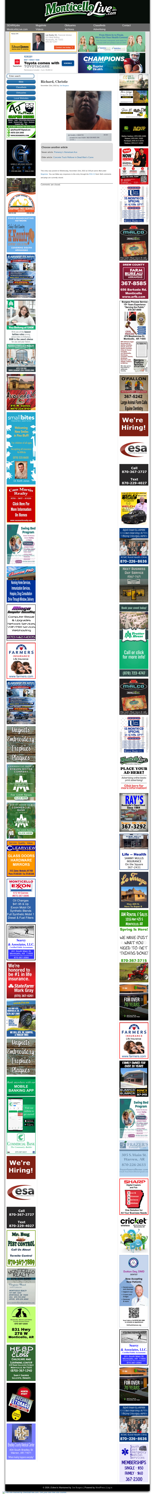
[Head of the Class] (21, 1380)
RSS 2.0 (92, 174)
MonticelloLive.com (17, 29)
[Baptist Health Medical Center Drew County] (112, 73)
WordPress (100, 1487)
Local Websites (21, 98)
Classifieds (99, 25)
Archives (69, 29)
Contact (126, 25)
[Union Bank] (133, 222)
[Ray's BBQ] (133, 831)
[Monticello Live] (43, 73)
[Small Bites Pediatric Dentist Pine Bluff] (21, 484)
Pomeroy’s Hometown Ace (65, 152)
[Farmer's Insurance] (21, 678)
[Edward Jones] (43, 51)
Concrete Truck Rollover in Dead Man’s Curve (73, 157)
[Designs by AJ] (21, 137)
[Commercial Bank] (21, 1153)
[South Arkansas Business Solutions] (133, 1214)
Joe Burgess (64, 85)
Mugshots (41, 25)
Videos (39, 29)
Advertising (99, 29)
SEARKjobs (13, 25)
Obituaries (70, 25)
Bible (21, 82)
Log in (109, 1487)
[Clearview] (21, 876)
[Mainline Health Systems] (112, 51)
